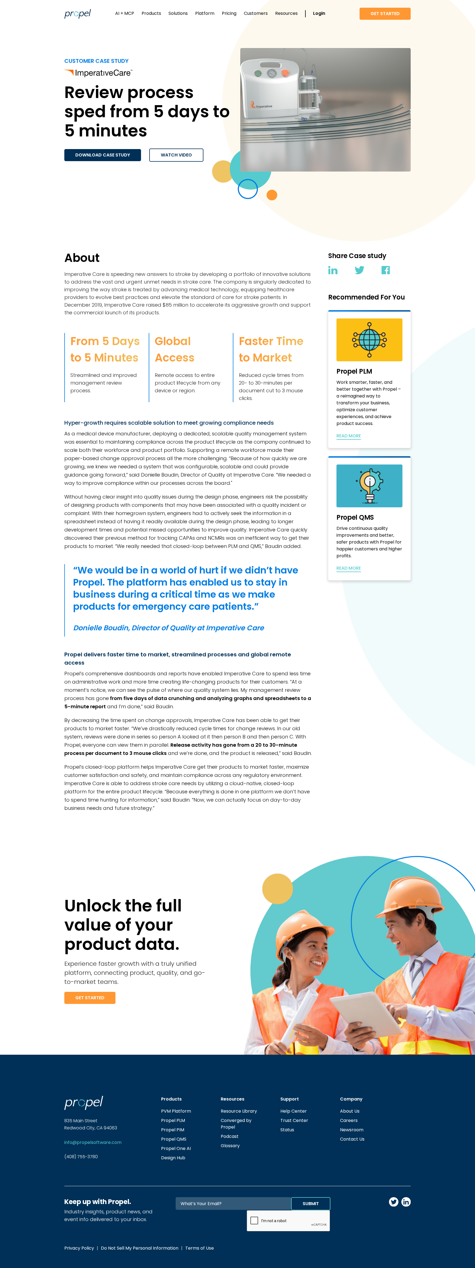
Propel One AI (176, 1148)
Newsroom (351, 1130)
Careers (349, 1120)
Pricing (229, 13)
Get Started (385, 13)
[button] (124, 13)
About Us (350, 1111)
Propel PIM (172, 1130)
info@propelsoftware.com (92, 1142)
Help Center (293, 1111)
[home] (77, 14)
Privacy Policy (79, 1248)
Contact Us (352, 1139)
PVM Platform (176, 1111)
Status (287, 1130)
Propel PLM (173, 1120)
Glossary (230, 1146)
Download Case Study (102, 155)
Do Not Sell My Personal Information (139, 1248)
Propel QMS (173, 1139)
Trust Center (294, 1120)
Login (319, 13)
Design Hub (173, 1158)
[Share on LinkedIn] (333, 271)
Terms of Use (199, 1248)
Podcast (230, 1136)
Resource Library (239, 1111)
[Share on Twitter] (359, 271)
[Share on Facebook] (386, 271)
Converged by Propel (236, 1123)
